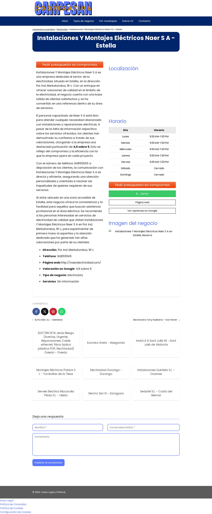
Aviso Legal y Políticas (53, 492)
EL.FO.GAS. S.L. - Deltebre (49, 319)
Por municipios (108, 21)
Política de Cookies (11, 508)
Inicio (65, 21)
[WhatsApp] (61, 311)
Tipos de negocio (83, 21)
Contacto (144, 21)
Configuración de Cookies (15, 512)
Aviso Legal (6, 500)
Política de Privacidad (13, 504)
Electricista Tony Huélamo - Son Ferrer (155, 319)
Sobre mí (127, 21)
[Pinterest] (53, 311)
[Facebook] (36, 311)
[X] (44, 311)
